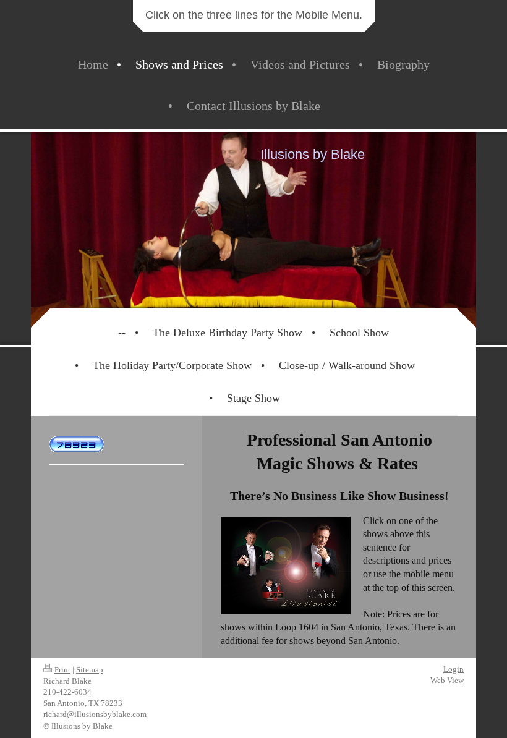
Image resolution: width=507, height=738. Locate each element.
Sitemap (89, 669)
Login (453, 669)
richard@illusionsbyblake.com (95, 714)
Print (62, 669)
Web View (447, 680)
